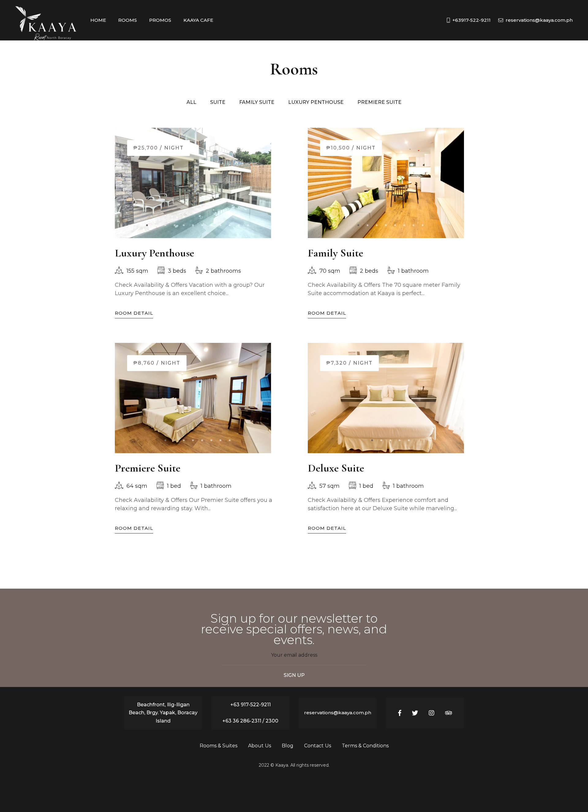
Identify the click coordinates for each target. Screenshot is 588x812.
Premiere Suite (147, 468)
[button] (147, 225)
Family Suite (335, 253)
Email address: (294, 658)
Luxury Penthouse (154, 253)
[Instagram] (431, 713)
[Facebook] (400, 713)
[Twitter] (414, 713)
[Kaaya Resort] (46, 20)
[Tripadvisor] (448, 713)
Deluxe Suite (336, 468)
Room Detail (134, 313)
